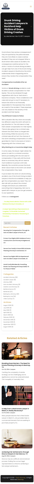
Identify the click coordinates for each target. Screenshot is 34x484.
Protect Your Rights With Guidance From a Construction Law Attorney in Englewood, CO (16, 240)
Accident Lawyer (8, 280)
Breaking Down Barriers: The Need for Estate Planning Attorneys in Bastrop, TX (16, 365)
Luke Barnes (10, 36)
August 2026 (7, 305)
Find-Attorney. (21, 478)
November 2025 (8, 322)
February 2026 (7, 317)
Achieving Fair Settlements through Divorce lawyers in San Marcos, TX (15, 453)
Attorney (6, 282)
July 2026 (6, 308)
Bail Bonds (6, 291)
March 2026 (7, 315)
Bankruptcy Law (8, 296)
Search (27, 223)
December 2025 (8, 320)
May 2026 (6, 310)
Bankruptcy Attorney (9, 294)
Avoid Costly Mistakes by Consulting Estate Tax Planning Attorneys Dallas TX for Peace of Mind (16, 267)
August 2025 (7, 327)
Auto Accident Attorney (10, 284)
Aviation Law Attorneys (10, 287)
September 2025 (8, 324)
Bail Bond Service (8, 289)
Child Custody (7, 299)
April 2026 (6, 312)
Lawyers (27, 36)
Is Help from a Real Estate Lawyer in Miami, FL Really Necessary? (15, 410)
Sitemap (21, 479)
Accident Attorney (9, 277)
